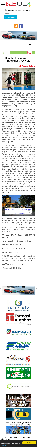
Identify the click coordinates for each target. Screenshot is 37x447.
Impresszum (14, 438)
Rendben (29, 442)
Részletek (3, 445)
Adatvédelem (25, 438)
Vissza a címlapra (28, 66)
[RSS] (16, 26)
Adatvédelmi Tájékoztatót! (22, 10)
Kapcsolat (4, 438)
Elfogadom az (18, 10)
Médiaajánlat (5, 439)
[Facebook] (21, 26)
